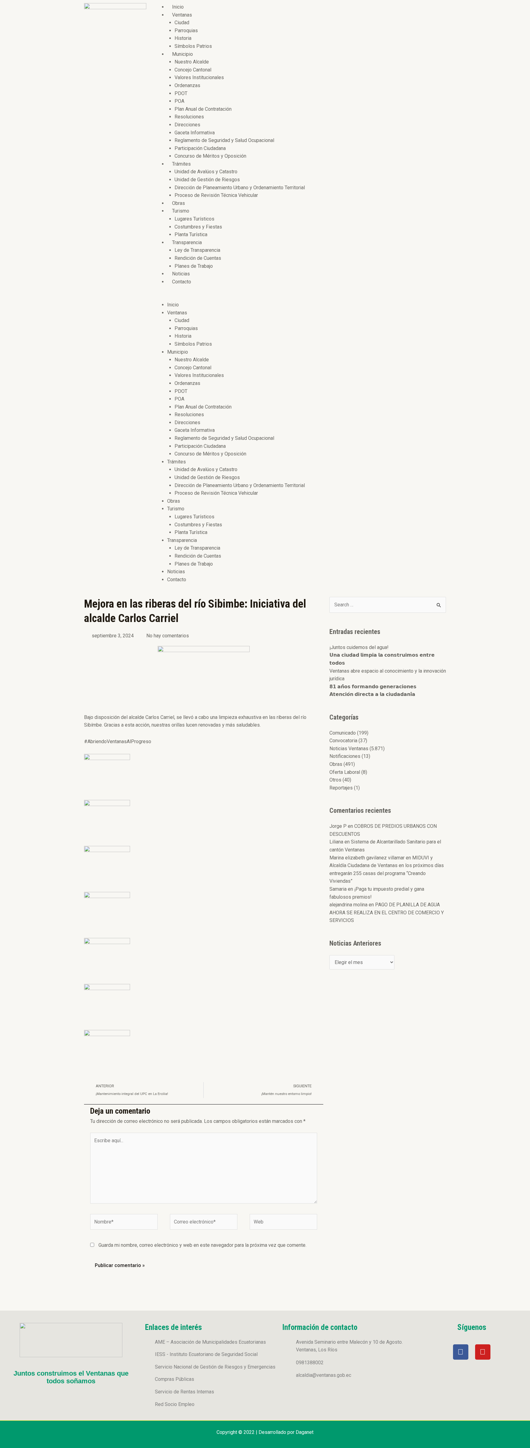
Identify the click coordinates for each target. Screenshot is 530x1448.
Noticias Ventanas (348, 748)
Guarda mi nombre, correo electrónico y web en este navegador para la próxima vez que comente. (202, 1245)
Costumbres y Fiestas (198, 227)
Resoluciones (189, 117)
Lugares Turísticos (194, 219)
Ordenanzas (187, 85)
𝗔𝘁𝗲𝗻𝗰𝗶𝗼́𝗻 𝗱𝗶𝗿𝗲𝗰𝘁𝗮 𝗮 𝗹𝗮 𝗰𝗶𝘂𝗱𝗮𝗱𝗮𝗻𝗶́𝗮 (372, 694)
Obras (178, 203)
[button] (299, 297)
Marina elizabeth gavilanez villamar (367, 858)
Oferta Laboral (344, 772)
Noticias (181, 274)
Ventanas (182, 15)
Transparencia (187, 242)
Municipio (182, 54)
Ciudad (182, 22)
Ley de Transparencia (197, 250)
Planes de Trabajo (194, 266)
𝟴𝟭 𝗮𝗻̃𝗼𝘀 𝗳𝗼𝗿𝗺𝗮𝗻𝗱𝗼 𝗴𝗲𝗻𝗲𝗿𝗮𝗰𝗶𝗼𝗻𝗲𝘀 (373, 686)
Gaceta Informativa (195, 133)
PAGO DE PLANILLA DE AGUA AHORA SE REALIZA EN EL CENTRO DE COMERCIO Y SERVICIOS (386, 912)
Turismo (180, 211)
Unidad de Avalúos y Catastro (206, 172)
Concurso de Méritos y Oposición (210, 156)
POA (179, 101)
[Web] (283, 1223)
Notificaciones (344, 756)
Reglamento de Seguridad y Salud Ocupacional (224, 140)
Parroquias (186, 30)
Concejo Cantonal (193, 70)
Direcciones (187, 125)
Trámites (181, 164)
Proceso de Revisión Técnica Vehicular (216, 195)
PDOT (181, 93)
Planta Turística (191, 234)
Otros (335, 780)
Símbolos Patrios (193, 46)
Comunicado (342, 733)
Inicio (178, 7)
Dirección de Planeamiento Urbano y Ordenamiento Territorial (240, 187)
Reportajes (341, 788)
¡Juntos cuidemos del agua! (359, 647)
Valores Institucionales (199, 77)
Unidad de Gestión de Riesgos (207, 179)
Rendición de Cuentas (198, 258)
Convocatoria (343, 740)
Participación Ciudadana (200, 148)
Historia (183, 38)
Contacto (181, 282)
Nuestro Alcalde (192, 62)
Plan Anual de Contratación (203, 109)
